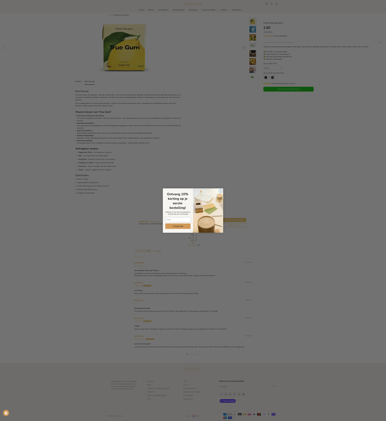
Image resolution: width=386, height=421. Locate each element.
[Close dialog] (220, 191)
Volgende (178, 226)
